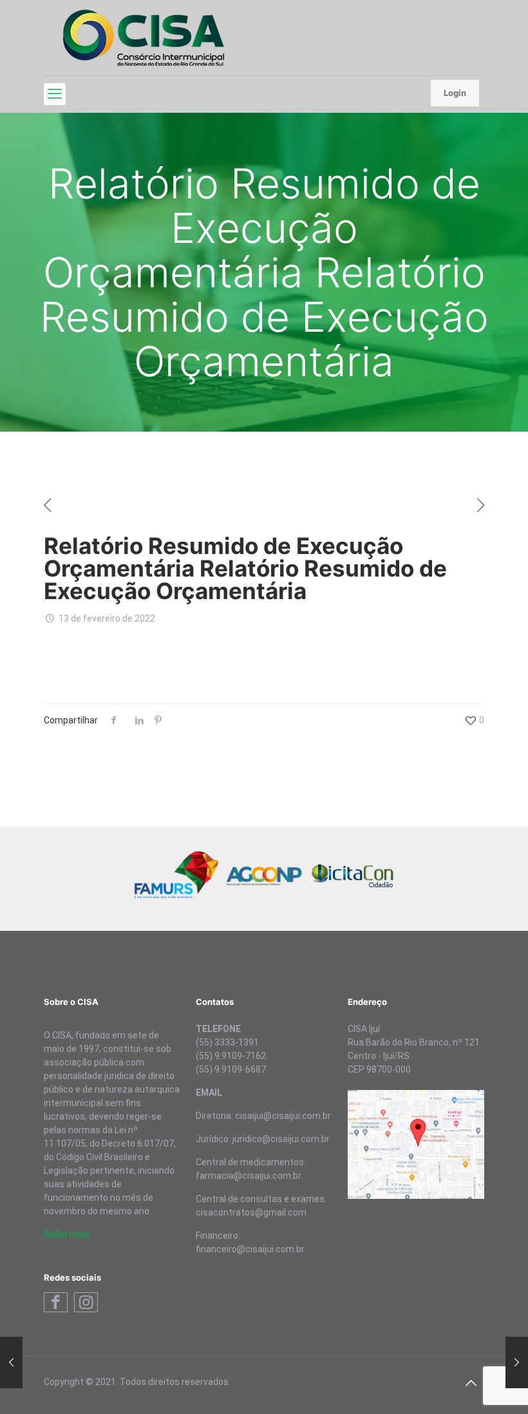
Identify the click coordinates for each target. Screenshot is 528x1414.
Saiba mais (67, 1234)
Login (455, 93)
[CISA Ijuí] (143, 37)
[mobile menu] (55, 94)
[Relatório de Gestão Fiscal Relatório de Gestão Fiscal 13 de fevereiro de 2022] (516, 1362)
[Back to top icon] (470, 1383)
